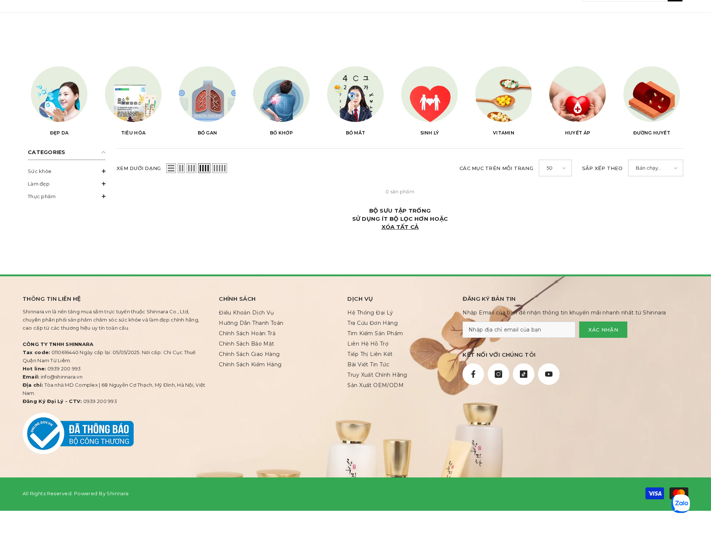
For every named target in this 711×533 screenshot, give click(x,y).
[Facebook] (473, 374)
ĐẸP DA (59, 133)
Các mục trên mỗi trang (496, 168)
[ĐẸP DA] (59, 93)
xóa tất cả (400, 226)
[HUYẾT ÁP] (577, 93)
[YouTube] (549, 374)
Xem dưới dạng (139, 168)
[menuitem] (67, 171)
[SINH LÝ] (429, 93)
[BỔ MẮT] (355, 93)
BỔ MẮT (355, 133)
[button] (67, 171)
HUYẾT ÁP (577, 133)
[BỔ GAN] (207, 93)
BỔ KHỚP (281, 133)
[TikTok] (523, 374)
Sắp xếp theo (602, 168)
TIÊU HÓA (133, 133)
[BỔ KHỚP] (281, 93)
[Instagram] (498, 374)
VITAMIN (503, 133)
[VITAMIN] (503, 93)
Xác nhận (603, 330)
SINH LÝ (429, 133)
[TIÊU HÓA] (133, 93)
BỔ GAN (207, 133)
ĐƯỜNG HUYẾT (651, 133)
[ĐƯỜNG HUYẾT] (651, 93)
